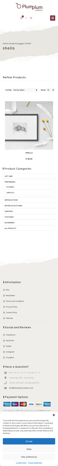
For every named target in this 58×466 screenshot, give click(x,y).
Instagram (10, 351)
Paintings (9, 211)
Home (5, 43)
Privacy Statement (35, 462)
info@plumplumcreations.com (21, 388)
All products (10, 228)
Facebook (10, 340)
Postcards (9, 217)
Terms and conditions (15, 301)
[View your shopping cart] (21, 18)
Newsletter (10, 295)
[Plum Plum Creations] (29, 7)
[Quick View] (37, 159)
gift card (9, 176)
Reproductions (11, 200)
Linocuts (10, 193)
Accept (29, 441)
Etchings (10, 187)
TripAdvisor (10, 335)
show (31, 18)
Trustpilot (10, 357)
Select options (27, 159)
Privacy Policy (11, 306)
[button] (53, 415)
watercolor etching (13, 206)
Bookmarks (9, 223)
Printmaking (10, 182)
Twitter (9, 346)
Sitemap (9, 318)
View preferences (29, 457)
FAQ (7, 289)
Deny (29, 449)
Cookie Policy (21, 462)
